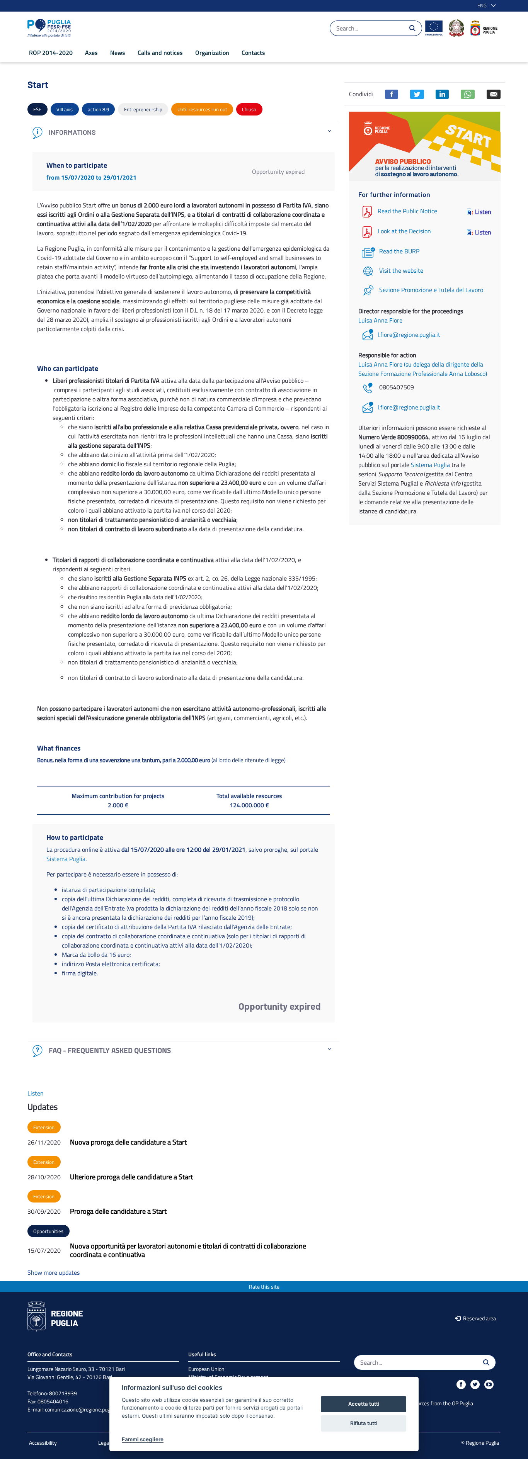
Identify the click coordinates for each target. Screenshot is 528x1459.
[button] (485, 6)
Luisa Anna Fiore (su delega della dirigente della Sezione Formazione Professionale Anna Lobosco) (422, 369)
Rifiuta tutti (363, 1423)
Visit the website (401, 270)
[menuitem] (50, 52)
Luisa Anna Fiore (380, 320)
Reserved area (479, 1318)
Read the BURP (399, 251)
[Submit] (412, 28)
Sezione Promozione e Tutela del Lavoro (431, 289)
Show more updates (53, 1272)
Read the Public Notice (407, 211)
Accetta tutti (363, 1404)
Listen (483, 211)
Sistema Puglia (65, 858)
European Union (206, 1369)
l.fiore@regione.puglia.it (409, 334)
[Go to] (50, 28)
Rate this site (264, 1286)
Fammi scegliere (143, 1439)
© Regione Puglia (480, 1443)
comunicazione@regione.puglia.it (82, 1409)
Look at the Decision (404, 231)
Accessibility (43, 1443)
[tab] (183, 133)
